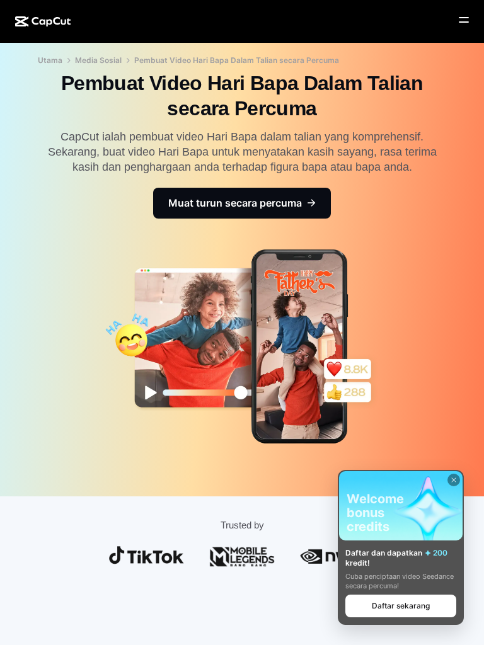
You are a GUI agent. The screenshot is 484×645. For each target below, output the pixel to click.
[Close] (453, 480)
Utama (50, 60)
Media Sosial (98, 60)
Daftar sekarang (401, 605)
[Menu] (463, 20)
